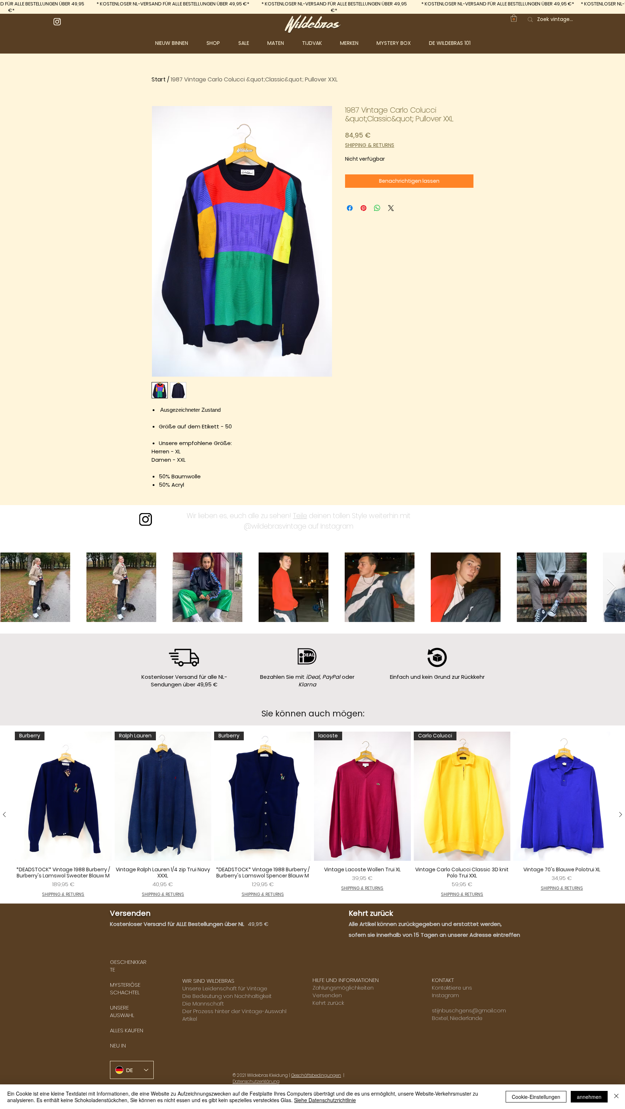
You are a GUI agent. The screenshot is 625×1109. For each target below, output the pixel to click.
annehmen (589, 1096)
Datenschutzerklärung (256, 1081)
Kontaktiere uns (452, 987)
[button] (219, 43)
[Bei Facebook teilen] (349, 208)
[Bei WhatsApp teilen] (377, 208)
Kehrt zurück (328, 1003)
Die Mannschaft (203, 1003)
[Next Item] (611, 587)
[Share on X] (391, 208)
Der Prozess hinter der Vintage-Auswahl (234, 1011)
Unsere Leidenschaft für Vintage (224, 988)
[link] (514, 18)
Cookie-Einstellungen (536, 1096)
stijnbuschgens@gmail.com (469, 1010)
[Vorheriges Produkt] (4, 814)
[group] (312, 814)
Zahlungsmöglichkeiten (343, 987)
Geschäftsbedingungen (316, 1075)
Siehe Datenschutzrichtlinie (325, 1100)
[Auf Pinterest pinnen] (363, 208)
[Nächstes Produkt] (620, 814)
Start (159, 79)
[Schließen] (616, 1096)
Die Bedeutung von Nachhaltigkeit (227, 996)
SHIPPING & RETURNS (369, 145)
